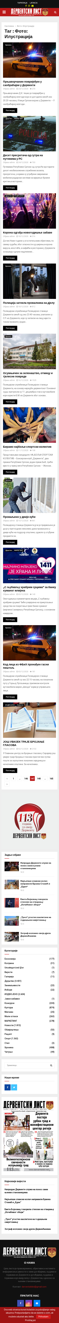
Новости (20, 705)
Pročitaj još (30, 1320)
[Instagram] (28, 1303)
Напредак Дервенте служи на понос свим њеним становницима (35, 866)
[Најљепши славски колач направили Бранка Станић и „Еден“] (12, 884)
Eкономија (10, 959)
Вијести (8, 972)
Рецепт (8, 1034)
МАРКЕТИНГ (18, 118)
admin (12, 89)
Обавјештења (11, 1029)
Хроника (8, 45)
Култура (9, 1007)
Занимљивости (12, 985)
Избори (8, 990)
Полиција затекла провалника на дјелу (29, 303)
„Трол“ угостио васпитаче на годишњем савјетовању (35, 918)
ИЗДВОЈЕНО (19, 196)
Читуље (9, 1052)
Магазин (9, 1012)
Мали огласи (11, 1016)
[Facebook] (20, 1303)
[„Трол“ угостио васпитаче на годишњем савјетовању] (12, 921)
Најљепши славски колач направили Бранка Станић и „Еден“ (35, 884)
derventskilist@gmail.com (34, 1287)
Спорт (7, 410)
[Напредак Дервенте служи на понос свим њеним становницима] (12, 866)
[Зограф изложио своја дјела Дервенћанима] (12, 937)
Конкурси (9, 1003)
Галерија (9, 976)
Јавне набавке (12, 999)
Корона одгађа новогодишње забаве (27, 232)
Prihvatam (43, 1316)
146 (26, 778)
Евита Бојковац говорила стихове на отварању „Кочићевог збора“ (34, 902)
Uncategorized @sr (14, 967)
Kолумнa (9, 963)
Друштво (8, 118)
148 (39, 778)
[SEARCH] (51, 1065)
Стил (7, 1043)
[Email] (37, 1303)
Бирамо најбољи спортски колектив (27, 446)
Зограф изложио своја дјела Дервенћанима (35, 934)
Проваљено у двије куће (19, 517)
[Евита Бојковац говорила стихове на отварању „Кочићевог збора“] (12, 903)
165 (51, 778)
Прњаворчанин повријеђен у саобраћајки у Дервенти (22, 83)
